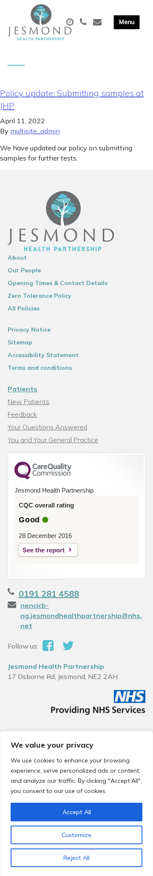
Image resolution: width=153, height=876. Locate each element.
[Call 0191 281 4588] (84, 22)
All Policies (24, 308)
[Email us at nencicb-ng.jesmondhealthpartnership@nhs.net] (98, 22)
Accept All (76, 812)
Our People (24, 270)
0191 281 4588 (49, 593)
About (17, 257)
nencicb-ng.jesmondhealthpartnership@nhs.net (81, 615)
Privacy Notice (29, 329)
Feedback (22, 414)
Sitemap (20, 342)
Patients (22, 389)
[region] (76, 803)
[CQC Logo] (42, 477)
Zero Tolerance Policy (39, 295)
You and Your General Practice (53, 439)
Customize (76, 835)
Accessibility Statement (43, 355)
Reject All (76, 858)
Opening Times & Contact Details (58, 283)
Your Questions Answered (47, 427)
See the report (44, 550)
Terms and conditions (40, 367)
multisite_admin (35, 131)
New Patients (28, 401)
